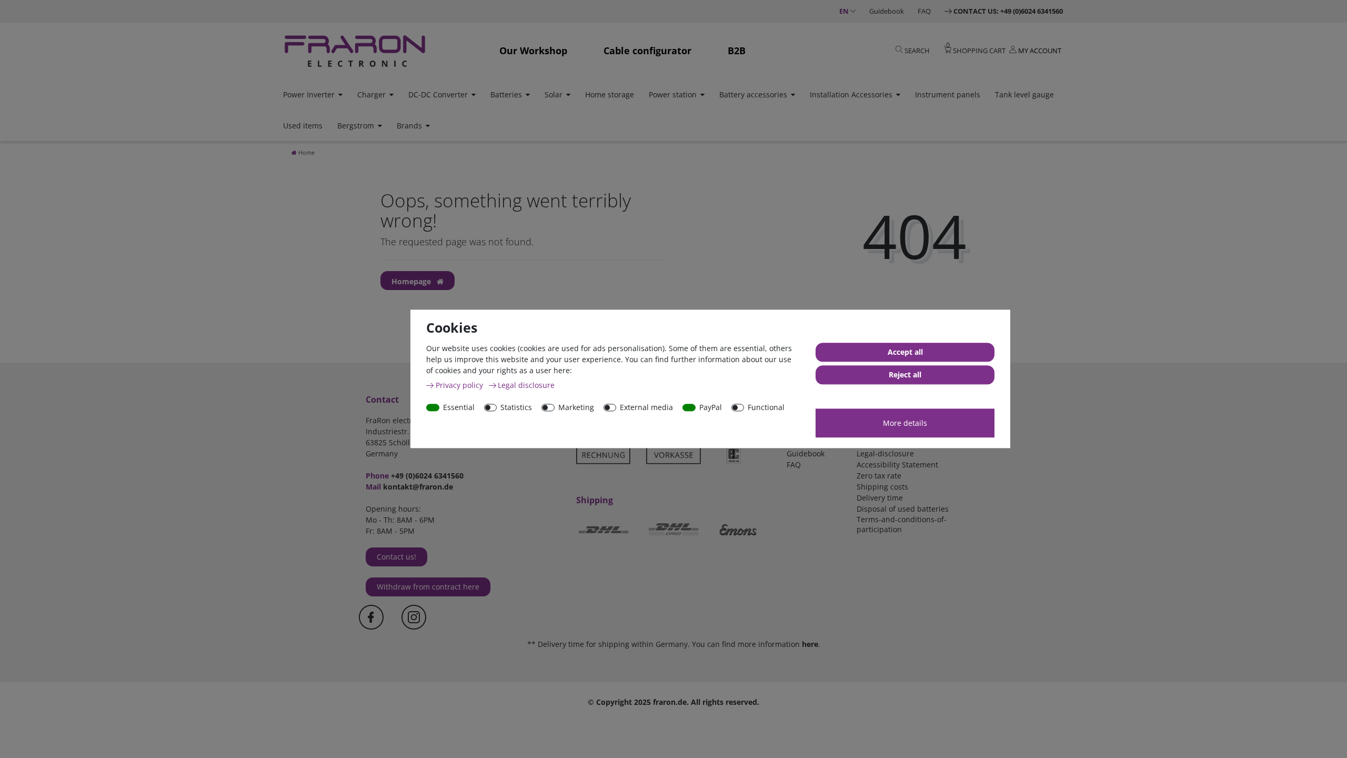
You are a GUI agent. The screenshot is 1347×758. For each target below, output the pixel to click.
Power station (673, 94)
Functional (766, 407)
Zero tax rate (879, 476)
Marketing (576, 407)
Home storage (609, 94)
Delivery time (880, 498)
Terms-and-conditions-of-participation (902, 524)
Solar (553, 94)
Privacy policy (460, 385)
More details (905, 423)
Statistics (516, 407)
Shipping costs (882, 487)
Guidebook (886, 11)
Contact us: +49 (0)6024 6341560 (1008, 11)
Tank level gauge (1024, 94)
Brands (409, 126)
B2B (737, 50)
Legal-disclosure (885, 453)
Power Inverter (309, 94)
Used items (303, 126)
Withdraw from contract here (428, 587)
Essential (459, 407)
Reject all (905, 375)
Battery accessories (753, 94)
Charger (371, 94)
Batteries (506, 94)
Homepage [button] (412, 281)
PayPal (710, 407)
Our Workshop (533, 50)
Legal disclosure (526, 385)
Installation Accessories (851, 94)
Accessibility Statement (897, 465)
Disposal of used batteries (903, 509)
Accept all (905, 352)
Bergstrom (355, 126)
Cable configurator (647, 50)
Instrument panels (947, 94)
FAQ (924, 11)
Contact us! (396, 557)
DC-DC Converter (438, 94)
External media (646, 407)
